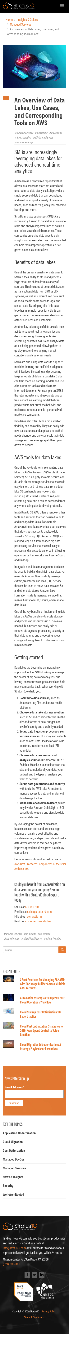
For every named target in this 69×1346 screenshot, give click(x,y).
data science (55, 133)
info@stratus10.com (14, 1247)
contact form (34, 916)
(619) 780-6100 (11, 1263)
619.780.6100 (32, 906)
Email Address (14, 1087)
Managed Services (20, 24)
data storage (41, 133)
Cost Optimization (14, 1150)
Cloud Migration (23, 137)
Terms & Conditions (34, 1317)
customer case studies (38, 921)
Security (8, 1185)
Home (9, 19)
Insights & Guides (27, 19)
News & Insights (13, 1176)
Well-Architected (13, 1194)
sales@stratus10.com (39, 911)
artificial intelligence (43, 137)
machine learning (24, 142)
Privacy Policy (49, 1311)
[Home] (18, 5)
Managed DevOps (13, 1159)
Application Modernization (19, 1132)
